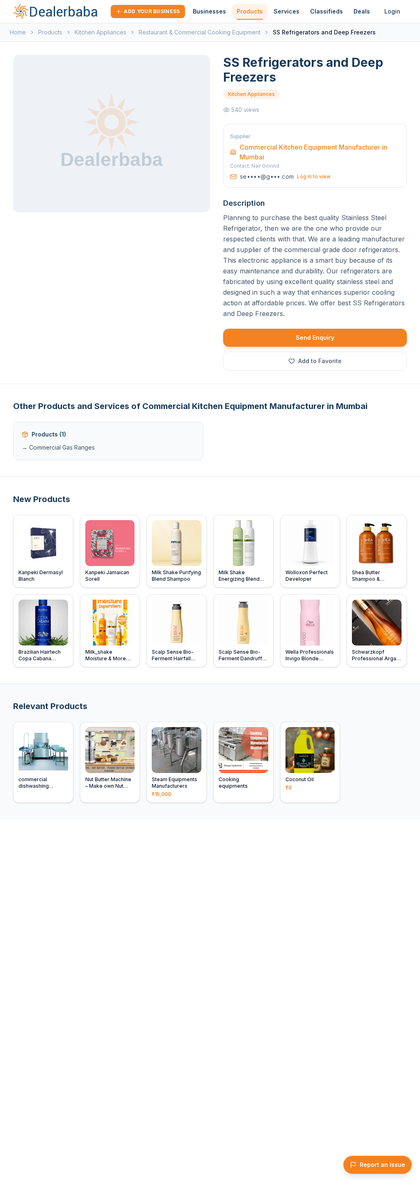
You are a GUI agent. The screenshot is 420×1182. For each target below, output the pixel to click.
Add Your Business (152, 11)
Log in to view (314, 176)
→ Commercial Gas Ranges (58, 447)
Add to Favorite (320, 360)
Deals (362, 11)
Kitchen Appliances (100, 32)
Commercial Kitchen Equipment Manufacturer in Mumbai (313, 152)
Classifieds (326, 11)
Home (18, 32)
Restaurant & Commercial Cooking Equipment (199, 32)
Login (392, 11)
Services (286, 11)
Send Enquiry (315, 337)
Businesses (209, 11)
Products (250, 11)
